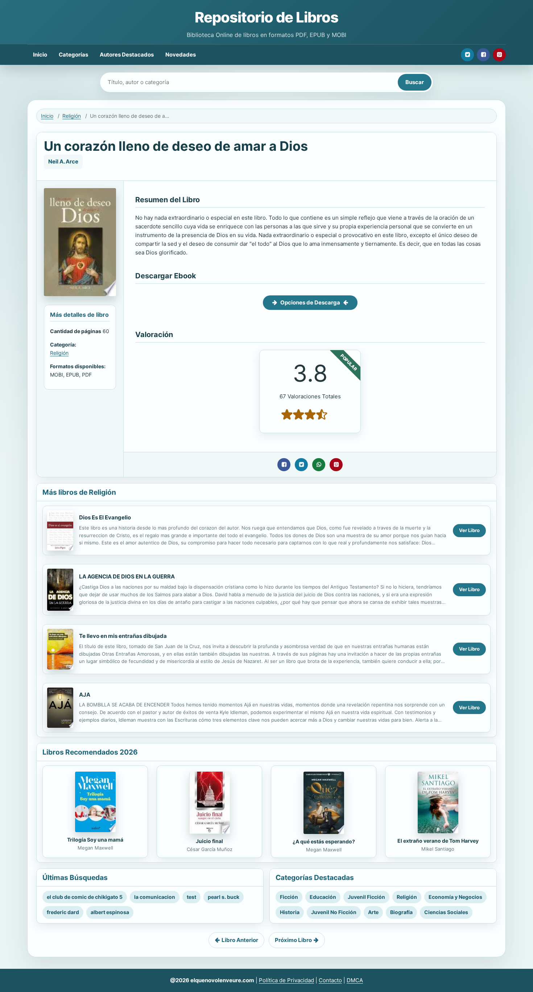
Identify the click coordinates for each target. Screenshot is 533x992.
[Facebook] (483, 54)
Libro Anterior (240, 940)
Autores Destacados (127, 54)
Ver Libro (469, 530)
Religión (71, 116)
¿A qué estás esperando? (324, 841)
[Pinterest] (499, 54)
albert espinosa (110, 912)
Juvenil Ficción (366, 897)
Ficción (289, 897)
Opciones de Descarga (310, 302)
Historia (289, 912)
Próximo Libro (293, 940)
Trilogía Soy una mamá (95, 840)
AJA (84, 694)
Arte (373, 912)
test (191, 897)
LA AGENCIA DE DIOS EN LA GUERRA (127, 576)
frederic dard (63, 912)
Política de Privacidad (286, 980)
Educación (323, 897)
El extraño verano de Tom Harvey (438, 841)
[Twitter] (467, 54)
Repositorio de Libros (266, 17)
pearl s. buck (223, 897)
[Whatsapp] (318, 464)
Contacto (330, 980)
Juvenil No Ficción (333, 912)
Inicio (40, 54)
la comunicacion (154, 897)
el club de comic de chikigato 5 (85, 897)
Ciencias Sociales (446, 912)
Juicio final (209, 841)
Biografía (401, 912)
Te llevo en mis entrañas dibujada (123, 635)
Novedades (180, 54)
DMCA (355, 980)
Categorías (73, 54)
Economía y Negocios (455, 897)
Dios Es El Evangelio (105, 517)
